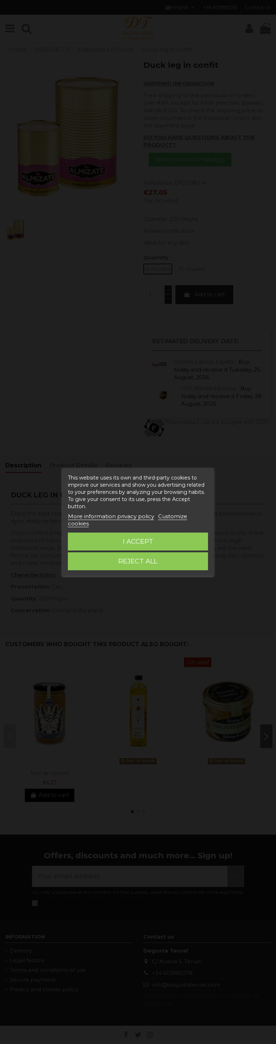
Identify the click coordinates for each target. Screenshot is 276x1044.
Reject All (137, 561)
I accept (138, 541)
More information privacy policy (111, 516)
